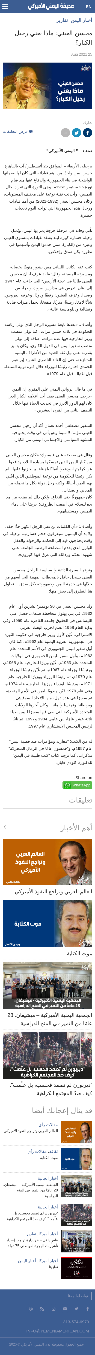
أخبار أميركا (48, 1233)
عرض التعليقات (15, 131)
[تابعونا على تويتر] (76, 1308)
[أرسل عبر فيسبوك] (87, 132)
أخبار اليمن (81, 20)
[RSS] (42, 1308)
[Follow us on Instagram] (53, 1308)
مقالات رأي (48, 1124)
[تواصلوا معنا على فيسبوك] (87, 1308)
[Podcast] (31, 1308)
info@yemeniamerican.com (57, 1331)
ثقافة (53, 1151)
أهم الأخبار (76, 828)
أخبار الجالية (48, 1178)
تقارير (62, 20)
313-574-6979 (76, 1321)
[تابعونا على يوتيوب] (65, 1308)
